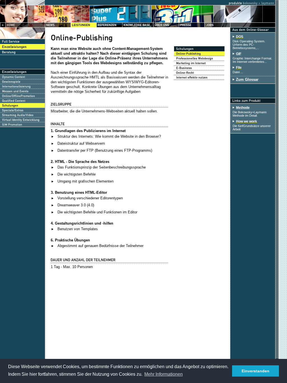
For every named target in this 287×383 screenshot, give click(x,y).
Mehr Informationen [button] (163, 374)
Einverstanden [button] (255, 371)
